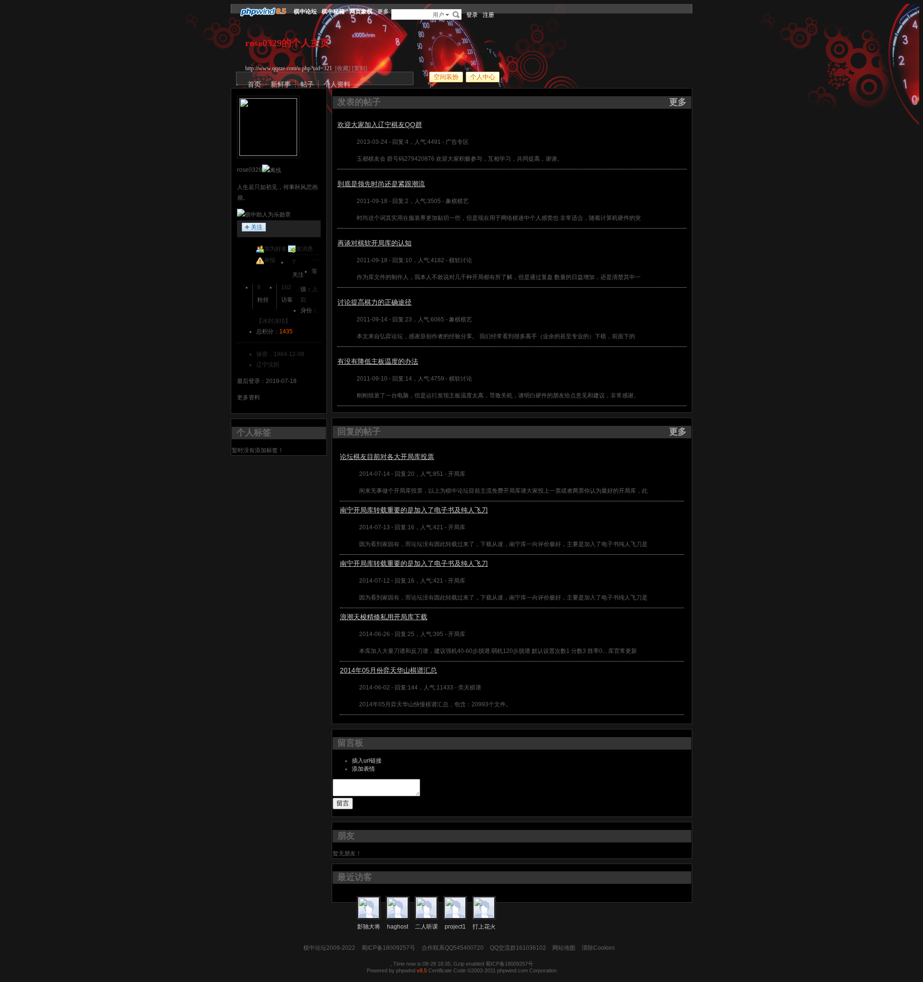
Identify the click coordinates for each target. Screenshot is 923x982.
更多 (677, 102)
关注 (256, 227)
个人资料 (337, 84)
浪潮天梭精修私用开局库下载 (383, 617)
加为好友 (275, 248)
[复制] (359, 68)
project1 (455, 926)
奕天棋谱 (469, 687)
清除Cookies (598, 947)
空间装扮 (446, 76)
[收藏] (342, 68)
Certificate (440, 970)
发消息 (304, 248)
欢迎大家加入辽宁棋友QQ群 (379, 124)
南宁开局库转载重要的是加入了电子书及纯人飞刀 (414, 510)
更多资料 (248, 397)
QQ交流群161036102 (518, 947)
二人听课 (426, 926)
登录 (472, 15)
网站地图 (563, 947)
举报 (269, 260)
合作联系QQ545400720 (453, 947)
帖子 (307, 84)
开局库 (456, 474)
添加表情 (363, 768)
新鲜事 (281, 84)
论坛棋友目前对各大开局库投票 (387, 456)
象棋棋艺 (457, 201)
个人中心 (482, 76)
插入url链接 (367, 760)
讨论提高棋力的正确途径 (374, 302)
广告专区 (457, 142)
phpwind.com (512, 970)
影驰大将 (368, 926)
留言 (343, 803)
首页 (254, 84)
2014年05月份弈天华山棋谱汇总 (388, 670)
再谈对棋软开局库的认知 (374, 243)
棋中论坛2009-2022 (329, 947)
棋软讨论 (460, 260)
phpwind (405, 970)
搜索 (456, 14)
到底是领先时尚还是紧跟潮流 (381, 184)
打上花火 (484, 926)
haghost (397, 926)
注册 (488, 15)
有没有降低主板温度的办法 (377, 361)
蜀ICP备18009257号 (388, 947)
